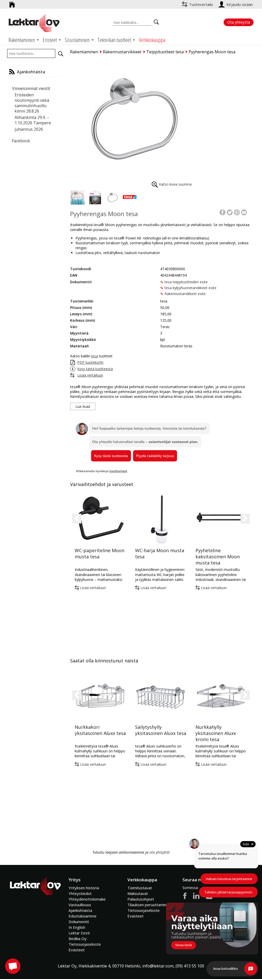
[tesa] (130, 197)
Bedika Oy (77, 938)
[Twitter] (230, 211)
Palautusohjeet (140, 899)
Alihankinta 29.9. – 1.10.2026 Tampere (33, 120)
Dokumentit (79, 921)
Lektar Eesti (79, 932)
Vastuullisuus (80, 904)
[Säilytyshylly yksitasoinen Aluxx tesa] (160, 695)
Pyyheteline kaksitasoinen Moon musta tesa (217, 556)
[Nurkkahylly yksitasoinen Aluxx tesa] (221, 695)
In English (77, 927)
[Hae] (60, 54)
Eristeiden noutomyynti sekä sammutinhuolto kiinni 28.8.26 (32, 103)
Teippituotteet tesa (165, 52)
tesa (94, 356)
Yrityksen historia (84, 887)
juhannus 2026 (29, 129)
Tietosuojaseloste (85, 944)
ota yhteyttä (159, 852)
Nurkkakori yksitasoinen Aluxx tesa (100, 730)
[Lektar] (34, 23)
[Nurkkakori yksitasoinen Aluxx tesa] (100, 695)
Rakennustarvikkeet (122, 52)
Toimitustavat (139, 887)
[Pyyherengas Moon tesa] (131, 118)
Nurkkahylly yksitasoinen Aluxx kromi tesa (215, 733)
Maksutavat (137, 893)
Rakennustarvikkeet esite (185, 293)
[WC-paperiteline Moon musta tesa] (100, 519)
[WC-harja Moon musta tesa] (160, 519)
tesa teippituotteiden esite (186, 281)
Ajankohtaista (80, 910)
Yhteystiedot (80, 893)
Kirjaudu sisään (240, 4)
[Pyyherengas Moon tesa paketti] (95, 197)
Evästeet (77, 949)
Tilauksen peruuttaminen (149, 904)
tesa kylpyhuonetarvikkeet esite (190, 287)
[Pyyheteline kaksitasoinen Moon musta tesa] (221, 519)
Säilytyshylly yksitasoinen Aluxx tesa (160, 730)
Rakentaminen (84, 52)
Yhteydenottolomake (87, 899)
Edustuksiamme (82, 916)
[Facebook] (222, 211)
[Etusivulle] (12, 2)
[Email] (244, 211)
